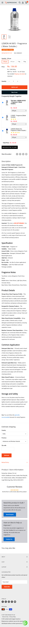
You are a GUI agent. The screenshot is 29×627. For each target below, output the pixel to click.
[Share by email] (26, 154)
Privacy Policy (12, 616)
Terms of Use (5, 616)
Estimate (6, 455)
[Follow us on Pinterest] (12, 602)
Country (4, 430)
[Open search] (20, 2)
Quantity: (4, 81)
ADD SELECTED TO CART (9, 147)
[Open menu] (2, 2)
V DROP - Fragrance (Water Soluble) (18, 116)
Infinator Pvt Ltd (7, 53)
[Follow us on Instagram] (9, 602)
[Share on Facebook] (17, 154)
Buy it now (14, 92)
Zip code (4, 445)
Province (4, 438)
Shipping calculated (19, 74)
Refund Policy (5, 462)
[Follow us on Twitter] (6, 602)
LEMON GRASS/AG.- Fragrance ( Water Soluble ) (18, 129)
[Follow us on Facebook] (3, 602)
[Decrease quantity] (9, 81)
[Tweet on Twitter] (23, 154)
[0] (26, 3)
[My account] (23, 2)
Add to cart (14, 87)
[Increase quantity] (17, 81)
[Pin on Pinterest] (20, 154)
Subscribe (7, 587)
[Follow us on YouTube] (15, 602)
